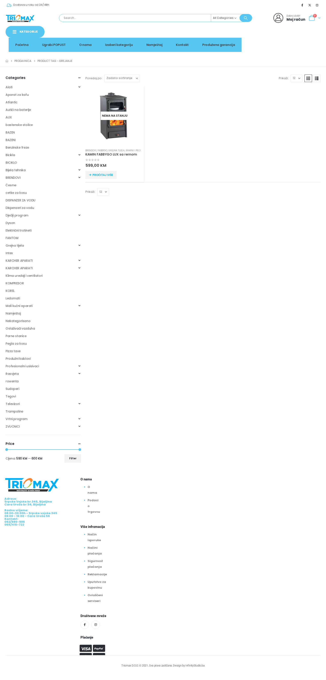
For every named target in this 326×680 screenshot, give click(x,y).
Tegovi (11, 396)
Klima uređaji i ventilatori (24, 275)
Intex (9, 253)
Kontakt (182, 45)
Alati (9, 87)
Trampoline (14, 411)
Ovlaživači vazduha (20, 328)
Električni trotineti (18, 230)
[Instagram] (317, 5)
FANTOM (12, 238)
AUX (9, 117)
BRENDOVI (90, 150)
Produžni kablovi (18, 358)
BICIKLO (11, 162)
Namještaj (154, 45)
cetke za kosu (16, 193)
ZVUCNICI (13, 426)
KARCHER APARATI (19, 260)
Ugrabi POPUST (54, 45)
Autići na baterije (18, 110)
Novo (309, 36)
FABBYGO (102, 150)
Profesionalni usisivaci (22, 366)
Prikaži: (284, 78)
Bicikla (10, 155)
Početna (22, 45)
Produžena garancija (218, 45)
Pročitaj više (102, 175)
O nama (85, 45)
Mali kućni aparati (19, 306)
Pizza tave (13, 351)
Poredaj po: (93, 78)
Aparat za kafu (17, 94)
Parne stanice (16, 336)
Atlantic (12, 102)
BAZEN (10, 132)
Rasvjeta (12, 373)
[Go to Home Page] (7, 61)
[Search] (246, 18)
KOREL (10, 291)
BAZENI (11, 140)
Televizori (13, 404)
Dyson (10, 223)
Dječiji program (17, 215)
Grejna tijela (116, 150)
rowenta (12, 381)
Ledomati (13, 298)
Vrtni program (16, 419)
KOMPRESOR (15, 283)
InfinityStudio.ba (194, 665)
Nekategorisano (18, 321)
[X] (310, 5)
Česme (11, 185)
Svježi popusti (283, 36)
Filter (73, 458)
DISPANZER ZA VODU (20, 200)
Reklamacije (97, 574)
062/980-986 (306, 41)
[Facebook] (302, 5)
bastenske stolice (19, 125)
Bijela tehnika (16, 170)
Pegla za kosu (16, 343)
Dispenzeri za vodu (20, 208)
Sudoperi (12, 389)
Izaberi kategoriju (119, 45)
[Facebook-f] (85, 625)
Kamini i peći (133, 150)
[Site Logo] (20, 18)
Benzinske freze (17, 147)
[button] (308, 78)
